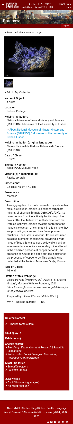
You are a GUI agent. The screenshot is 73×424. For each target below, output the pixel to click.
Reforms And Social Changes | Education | (32, 356)
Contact (26, 408)
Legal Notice (38, 408)
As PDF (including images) (23, 382)
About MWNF (14, 408)
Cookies (16, 412)
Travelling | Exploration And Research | (36, 349)
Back (9, 32)
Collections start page (29, 32)
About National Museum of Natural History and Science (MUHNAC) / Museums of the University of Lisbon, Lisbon (37, 133)
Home (68, 7)
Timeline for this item (21, 324)
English (65, 26)
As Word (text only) (19, 385)
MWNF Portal (65, 4)
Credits (50, 408)
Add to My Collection (18, 92)
